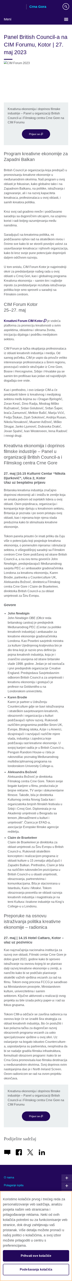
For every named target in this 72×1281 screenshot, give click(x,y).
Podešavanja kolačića (36, 1269)
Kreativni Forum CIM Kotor (23, 320)
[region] (36, 1236)
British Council (13, 7)
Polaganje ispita (13, 1185)
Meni (7, 19)
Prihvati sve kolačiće (36, 1255)
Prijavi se (35, 134)
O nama (9, 1177)
